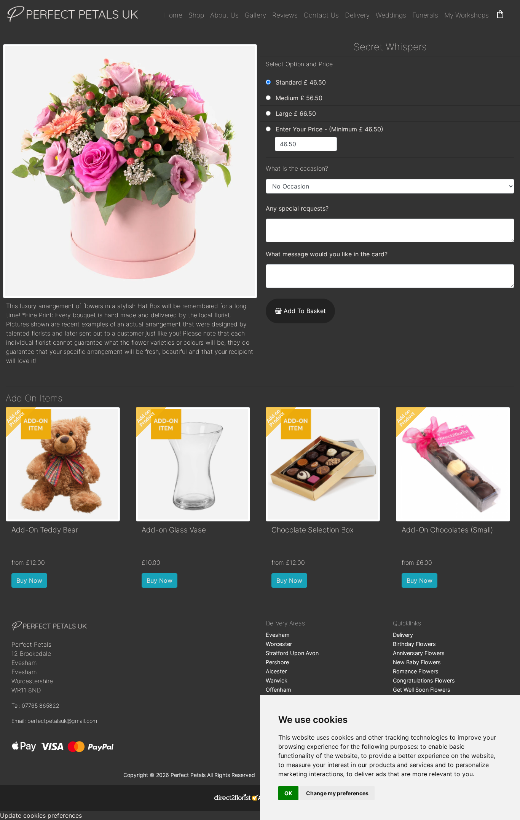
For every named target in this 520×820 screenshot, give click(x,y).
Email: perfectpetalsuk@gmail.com (54, 721)
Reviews (285, 15)
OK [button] (288, 793)
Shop (196, 15)
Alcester (276, 671)
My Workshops (466, 15)
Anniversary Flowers (419, 653)
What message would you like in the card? (327, 254)
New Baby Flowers (417, 662)
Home (173, 15)
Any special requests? (297, 208)
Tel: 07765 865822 (35, 705)
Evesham (278, 634)
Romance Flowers (416, 671)
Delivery (357, 15)
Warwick (276, 680)
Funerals (425, 15)
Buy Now (29, 580)
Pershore (277, 662)
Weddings (391, 15)
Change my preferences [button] (337, 793)
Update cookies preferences (41, 815)
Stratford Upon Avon (292, 653)
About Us (224, 15)
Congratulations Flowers (424, 680)
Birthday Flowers (414, 644)
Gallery (255, 15)
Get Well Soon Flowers (421, 689)
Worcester (279, 644)
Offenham (278, 689)
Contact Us (321, 15)
